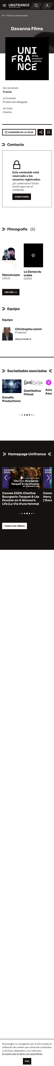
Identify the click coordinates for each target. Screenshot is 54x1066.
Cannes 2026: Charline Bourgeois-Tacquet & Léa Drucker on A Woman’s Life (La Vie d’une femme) (20, 498)
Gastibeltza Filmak (32, 392)
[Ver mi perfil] (47, 6)
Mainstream (11, 275)
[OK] (27, 1061)
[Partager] (40, 132)
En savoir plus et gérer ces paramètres (22, 1053)
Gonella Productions (11, 399)
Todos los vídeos (14, 526)
